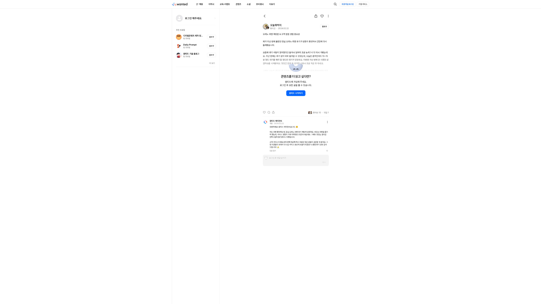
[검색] (335, 4)
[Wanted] (184, 4)
